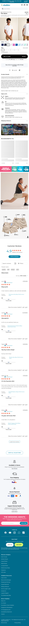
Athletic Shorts (4, 559)
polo (17, 269)
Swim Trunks (4, 556)
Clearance (3, 570)
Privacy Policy (17, 622)
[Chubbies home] (5, 5)
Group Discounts (5, 584)
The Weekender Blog (6, 595)
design (12, 269)
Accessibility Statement (6, 611)
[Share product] (19, 70)
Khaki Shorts (4, 563)
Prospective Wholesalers (6, 607)
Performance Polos (5, 567)
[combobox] (22, 275)
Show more (4, 272)
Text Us (10, 544)
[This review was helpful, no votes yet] (23, 307)
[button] (8, 28)
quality (3, 269)
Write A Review (14, 256)
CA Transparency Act (5, 609)
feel (8, 269)
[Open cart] (24, 5)
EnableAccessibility (25, 1)
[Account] (22, 5)
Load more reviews (14, 441)
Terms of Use (4, 622)
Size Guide (25, 47)
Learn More (14, 65)
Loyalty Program (5, 593)
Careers (3, 614)
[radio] (2, 44)
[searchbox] (8, 263)
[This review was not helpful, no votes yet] (25, 307)
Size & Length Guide (5, 588)
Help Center (4, 577)
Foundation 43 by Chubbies (7, 605)
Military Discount (5, 586)
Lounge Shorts (4, 565)
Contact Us (3, 590)
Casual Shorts (4, 561)
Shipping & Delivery (5, 582)
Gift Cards (3, 572)
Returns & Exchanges (6, 579)
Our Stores (14, 468)
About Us (3, 600)
